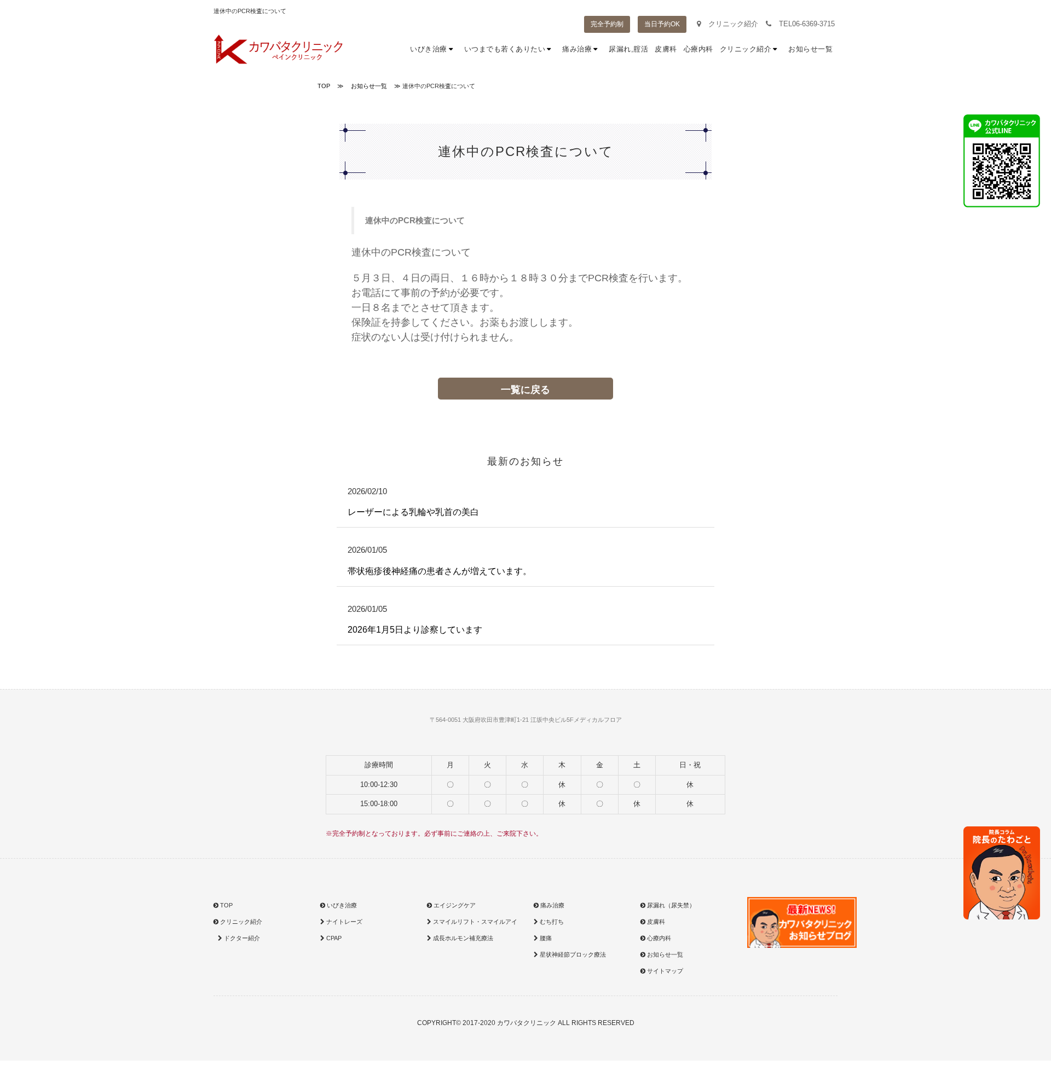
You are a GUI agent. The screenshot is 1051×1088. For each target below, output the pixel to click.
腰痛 (545, 938)
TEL (806, 24)
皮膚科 (666, 49)
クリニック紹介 (732, 24)
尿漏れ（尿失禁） (670, 905)
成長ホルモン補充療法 (462, 938)
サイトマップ (664, 971)
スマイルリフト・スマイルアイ (474, 921)
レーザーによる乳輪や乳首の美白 (413, 512)
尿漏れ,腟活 (628, 49)
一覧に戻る (525, 389)
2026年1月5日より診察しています (415, 629)
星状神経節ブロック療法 (572, 954)
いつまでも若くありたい (510, 49)
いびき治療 (434, 49)
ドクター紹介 (241, 938)
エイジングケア (454, 905)
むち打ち (551, 921)
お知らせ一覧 (810, 49)
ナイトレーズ (343, 921)
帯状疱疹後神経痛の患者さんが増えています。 (440, 571)
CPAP (333, 938)
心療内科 (698, 49)
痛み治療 (582, 49)
